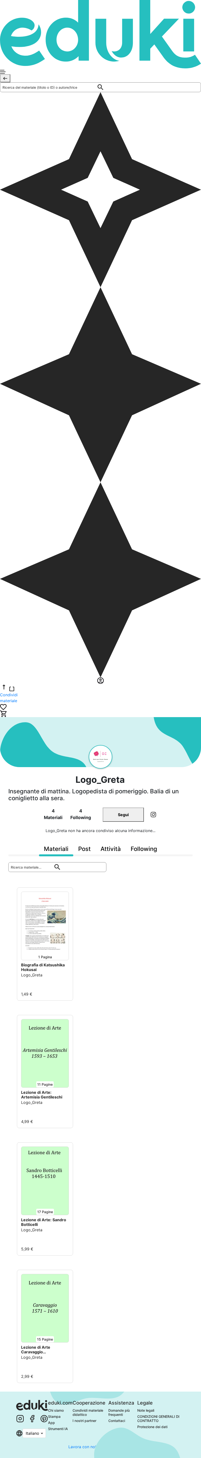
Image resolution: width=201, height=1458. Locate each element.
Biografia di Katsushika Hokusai (43, 967)
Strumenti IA (58, 1429)
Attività (110, 848)
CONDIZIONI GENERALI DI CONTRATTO (158, 1418)
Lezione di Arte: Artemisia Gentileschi (41, 1094)
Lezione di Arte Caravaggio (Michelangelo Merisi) (42, 1349)
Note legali (145, 1410)
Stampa (54, 1416)
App (51, 1423)
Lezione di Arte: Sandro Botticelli (43, 1222)
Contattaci (116, 1421)
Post (84, 848)
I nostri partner (84, 1421)
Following (144, 848)
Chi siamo (56, 1410)
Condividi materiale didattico (88, 1412)
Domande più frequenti (119, 1412)
